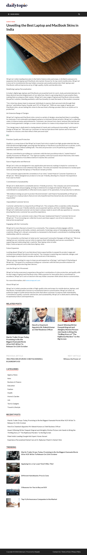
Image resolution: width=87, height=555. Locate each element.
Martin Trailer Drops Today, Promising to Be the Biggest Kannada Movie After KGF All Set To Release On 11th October (17, 342)
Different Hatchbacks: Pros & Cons (35, 476)
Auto (9, 378)
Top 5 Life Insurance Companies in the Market (39, 499)
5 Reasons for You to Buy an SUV (34, 487)
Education (11, 386)
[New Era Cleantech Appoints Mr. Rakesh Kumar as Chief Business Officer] (43, 322)
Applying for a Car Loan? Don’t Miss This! (37, 464)
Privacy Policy (76, 552)
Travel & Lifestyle (13, 407)
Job (8, 400)
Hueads (37, 552)
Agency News (10, 21)
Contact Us (56, 552)
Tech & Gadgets (13, 404)
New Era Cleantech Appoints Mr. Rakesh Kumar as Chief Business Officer (43, 327)
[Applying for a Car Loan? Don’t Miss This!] (13, 464)
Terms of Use (66, 552)
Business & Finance (14, 382)
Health (9, 393)
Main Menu (14, 14)
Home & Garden (13, 396)
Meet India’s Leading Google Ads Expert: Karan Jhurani (27, 436)
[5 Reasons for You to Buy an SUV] (13, 488)
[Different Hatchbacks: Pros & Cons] (13, 476)
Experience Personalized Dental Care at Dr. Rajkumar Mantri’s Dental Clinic (34, 440)
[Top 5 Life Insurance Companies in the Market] (13, 499)
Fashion (10, 389)
